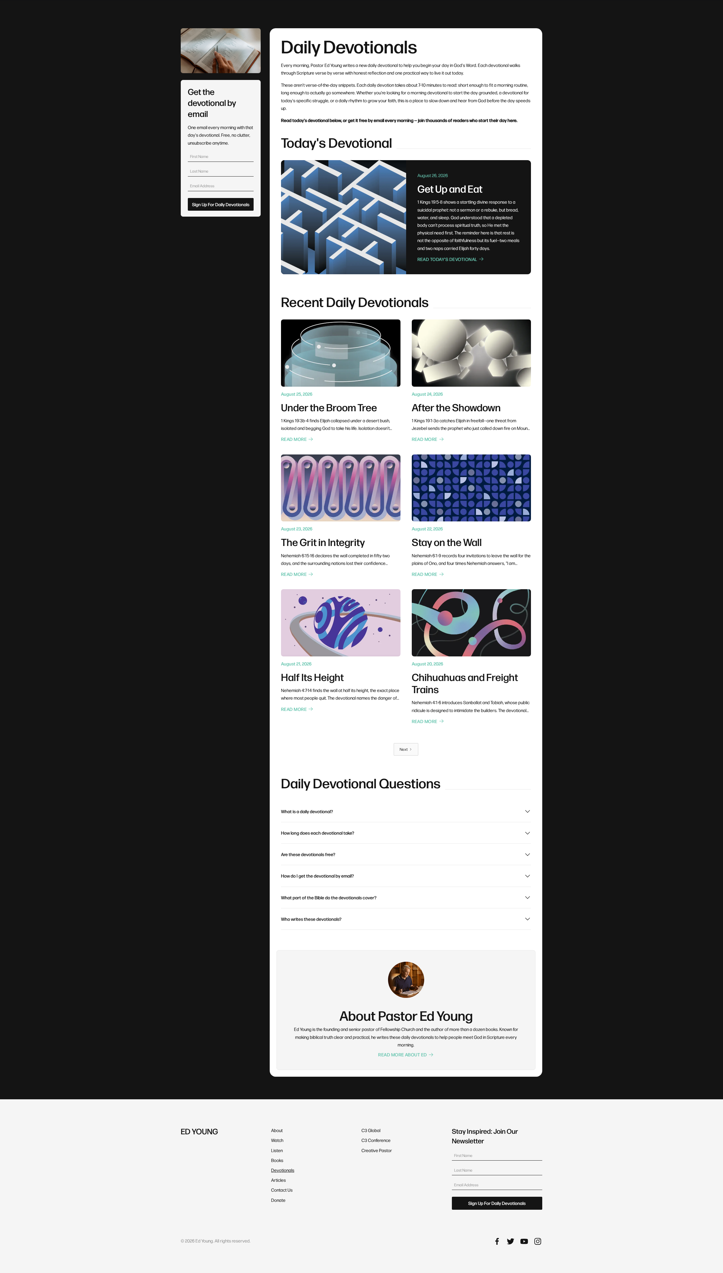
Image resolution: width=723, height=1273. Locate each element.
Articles (278, 1180)
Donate (278, 1200)
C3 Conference (376, 1140)
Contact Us (282, 1190)
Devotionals (282, 1170)
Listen (277, 1150)
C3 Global (371, 1130)
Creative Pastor (377, 1150)
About (277, 1130)
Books (277, 1160)
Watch (277, 1140)
